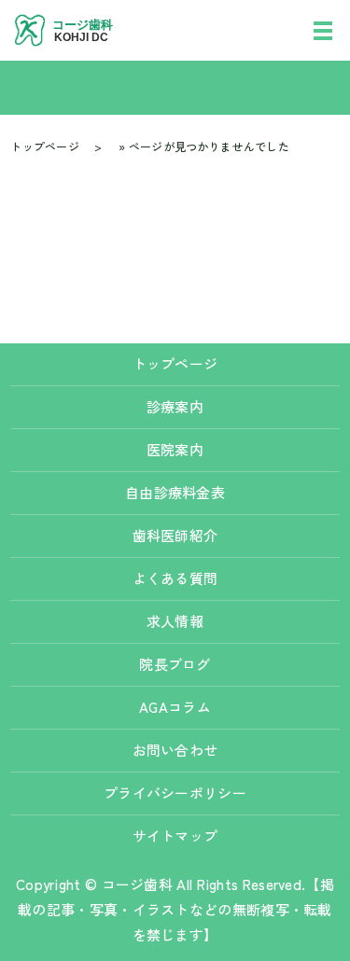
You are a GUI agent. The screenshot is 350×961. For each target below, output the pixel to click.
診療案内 (175, 406)
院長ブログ (175, 664)
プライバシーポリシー (175, 792)
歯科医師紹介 (175, 535)
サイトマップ (175, 835)
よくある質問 (175, 578)
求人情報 (175, 621)
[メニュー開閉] (323, 30)
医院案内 (175, 449)
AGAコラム (175, 707)
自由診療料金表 (182, 492)
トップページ (44, 146)
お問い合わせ (175, 749)
